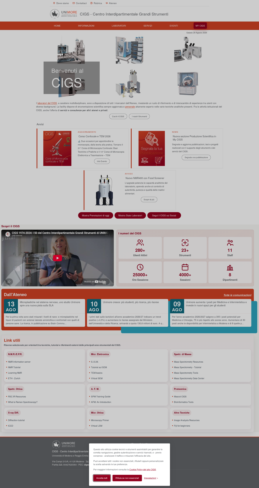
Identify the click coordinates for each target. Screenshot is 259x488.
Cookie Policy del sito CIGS (142, 469)
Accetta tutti (101, 478)
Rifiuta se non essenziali (127, 478)
